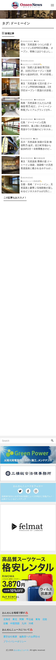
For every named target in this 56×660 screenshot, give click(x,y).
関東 (21, 619)
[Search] (52, 440)
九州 (24, 623)
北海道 (6, 619)
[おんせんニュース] (26, 5)
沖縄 (31, 623)
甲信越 (29, 619)
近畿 (5, 623)
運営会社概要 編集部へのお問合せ (21, 636)
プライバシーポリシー (14, 641)
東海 (37, 619)
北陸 (44, 619)
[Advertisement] (28, 319)
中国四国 (14, 623)
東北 (14, 619)
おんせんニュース (21, 650)
